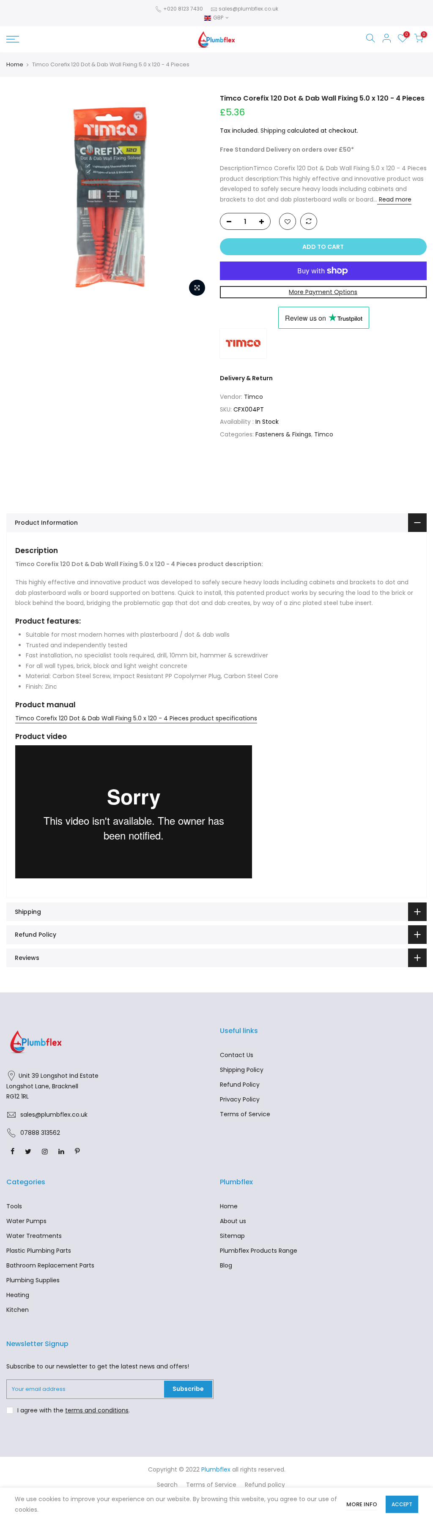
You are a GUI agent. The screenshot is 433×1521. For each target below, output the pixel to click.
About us (233, 1221)
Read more (394, 199)
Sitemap (232, 1236)
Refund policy (265, 1484)
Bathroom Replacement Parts (50, 1265)
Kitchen (17, 1310)
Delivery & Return (246, 378)
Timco (253, 397)
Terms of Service (245, 1114)
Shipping (272, 130)
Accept (402, 1504)
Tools (14, 1206)
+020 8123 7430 (182, 8)
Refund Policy (240, 1084)
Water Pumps (26, 1221)
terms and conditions (97, 1410)
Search (167, 1484)
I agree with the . (73, 1410)
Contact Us (236, 1055)
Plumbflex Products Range (258, 1250)
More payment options (323, 292)
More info (361, 1504)
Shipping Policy (241, 1070)
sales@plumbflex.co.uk (248, 8)
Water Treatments (34, 1236)
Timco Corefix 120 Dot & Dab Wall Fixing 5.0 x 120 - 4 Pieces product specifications (136, 718)
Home (14, 64)
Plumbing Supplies (33, 1280)
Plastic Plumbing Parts (38, 1250)
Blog (226, 1265)
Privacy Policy (240, 1099)
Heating (17, 1295)
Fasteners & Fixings (283, 434)
